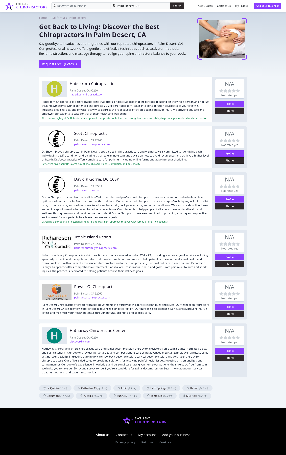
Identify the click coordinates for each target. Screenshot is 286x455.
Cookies (165, 442)
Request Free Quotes (58, 64)
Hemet (198, 388)
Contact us (124, 434)
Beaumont (58, 396)
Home (43, 18)
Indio (128, 388)
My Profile (241, 6)
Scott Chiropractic (91, 133)
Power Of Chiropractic (95, 286)
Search (177, 6)
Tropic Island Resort (93, 237)
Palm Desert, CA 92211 (88, 186)
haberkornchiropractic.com (87, 94)
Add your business (176, 434)
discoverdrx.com (80, 341)
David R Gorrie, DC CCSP (96, 179)
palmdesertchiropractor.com (92, 297)
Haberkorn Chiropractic (92, 83)
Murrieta (196, 396)
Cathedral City (93, 388)
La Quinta (56, 388)
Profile (229, 104)
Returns (147, 442)
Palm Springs (162, 388)
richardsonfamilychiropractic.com (95, 248)
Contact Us (224, 6)
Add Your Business (267, 6)
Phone (230, 111)
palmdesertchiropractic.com (92, 144)
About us (103, 434)
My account (147, 434)
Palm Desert (77, 18)
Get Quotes (205, 6)
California (58, 18)
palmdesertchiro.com (87, 190)
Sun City (126, 396)
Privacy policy (125, 442)
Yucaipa (93, 396)
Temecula (161, 396)
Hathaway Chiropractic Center (98, 330)
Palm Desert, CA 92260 (84, 90)
